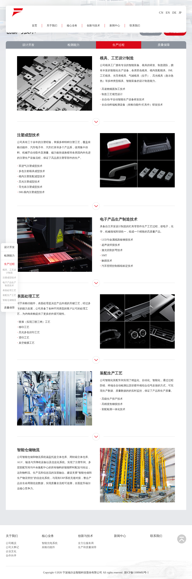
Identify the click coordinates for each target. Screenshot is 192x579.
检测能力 (74, 44)
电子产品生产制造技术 (9, 284)
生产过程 (118, 44)
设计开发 (28, 44)
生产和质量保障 (87, 547)
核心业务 (72, 25)
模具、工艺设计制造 (9, 271)
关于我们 (52, 25)
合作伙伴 (11, 555)
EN (168, 12)
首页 (34, 25)
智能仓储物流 (9, 300)
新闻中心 (115, 25)
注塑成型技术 (9, 277)
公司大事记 (12, 547)
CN (161, 12)
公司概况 (11, 543)
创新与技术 (93, 25)
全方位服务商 (86, 543)
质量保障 (164, 44)
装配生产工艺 (9, 295)
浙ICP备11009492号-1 (136, 572)
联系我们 (135, 25)
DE (174, 12)
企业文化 (11, 551)
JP (180, 12)
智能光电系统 (50, 543)
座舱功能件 (48, 547)
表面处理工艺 (9, 290)
